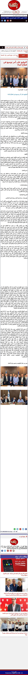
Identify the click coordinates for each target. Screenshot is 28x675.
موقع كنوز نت (22, 536)
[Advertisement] (14, 34)
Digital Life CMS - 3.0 (17, 673)
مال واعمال (19, 50)
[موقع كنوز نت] (14, 544)
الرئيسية (25, 50)
